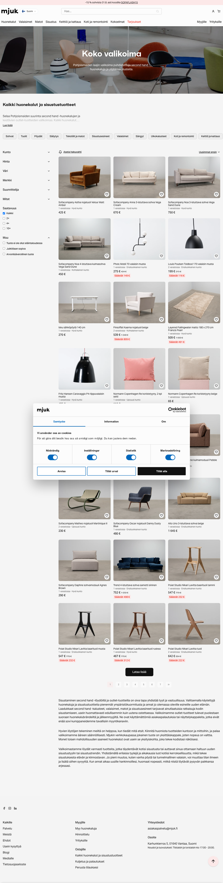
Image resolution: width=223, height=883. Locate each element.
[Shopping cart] (219, 11)
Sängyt (140, 136)
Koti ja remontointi (184, 136)
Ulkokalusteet (159, 136)
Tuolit (24, 136)
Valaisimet (122, 136)
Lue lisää (8, 125)
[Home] (9, 11)
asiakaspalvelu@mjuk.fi (163, 828)
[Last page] (168, 684)
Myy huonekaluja (86, 828)
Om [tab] (164, 421)
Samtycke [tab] (59, 421)
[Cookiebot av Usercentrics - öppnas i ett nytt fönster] (171, 410)
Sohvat (10, 136)
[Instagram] (9, 808)
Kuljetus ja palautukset (89, 861)
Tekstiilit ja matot (75, 136)
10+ (8, 228)
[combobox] (111, 11)
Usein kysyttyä (12, 846)
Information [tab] (111, 421)
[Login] (213, 11)
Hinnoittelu (82, 834)
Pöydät (38, 136)
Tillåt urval (111, 471)
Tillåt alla (161, 471)
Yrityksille (81, 840)
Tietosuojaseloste (14, 864)
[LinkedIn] (15, 808)
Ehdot (7, 840)
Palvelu (7, 828)
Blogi (6, 852)
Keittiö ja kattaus (210, 136)
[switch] (92, 457)
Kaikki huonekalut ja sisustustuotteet (98, 855)
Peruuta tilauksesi (86, 867)
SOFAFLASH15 (129, 2)
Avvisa (61, 471)
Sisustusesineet (101, 136)
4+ (7, 223)
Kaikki (9, 213)
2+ (7, 218)
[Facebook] (4, 808)
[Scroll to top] (213, 861)
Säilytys (54, 136)
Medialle (8, 858)
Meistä (7, 834)
